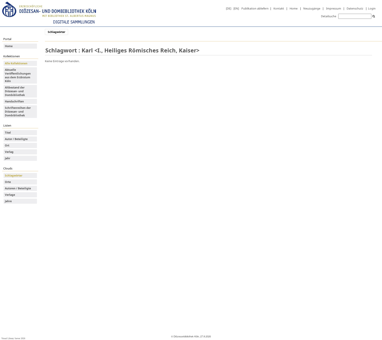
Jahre (8, 201)
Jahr (7, 158)
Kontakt (278, 8)
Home (294, 8)
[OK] (373, 16)
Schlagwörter (13, 175)
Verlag (9, 152)
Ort (7, 145)
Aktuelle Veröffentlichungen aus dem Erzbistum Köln (18, 75)
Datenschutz (355, 8)
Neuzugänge (311, 8)
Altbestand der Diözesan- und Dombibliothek (15, 91)
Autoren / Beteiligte (18, 188)
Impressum (333, 8)
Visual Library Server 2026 (13, 338)
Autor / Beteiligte (16, 139)
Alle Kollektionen (16, 63)
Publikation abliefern (255, 8)
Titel (8, 132)
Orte (8, 182)
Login (372, 8)
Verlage (10, 195)
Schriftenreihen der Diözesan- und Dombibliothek (18, 111)
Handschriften (14, 101)
